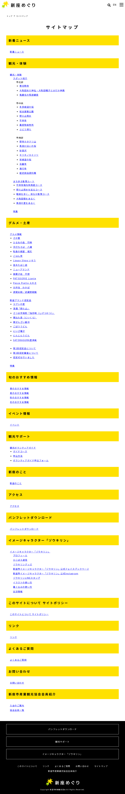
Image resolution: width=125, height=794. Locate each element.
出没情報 (18, 591)
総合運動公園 (27, 111)
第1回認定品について (24, 348)
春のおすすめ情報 (19, 388)
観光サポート (62, 741)
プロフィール (20, 555)
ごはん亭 (18, 255)
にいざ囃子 (19, 331)
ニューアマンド (21, 269)
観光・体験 (16, 74)
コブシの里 (19, 304)
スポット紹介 (20, 78)
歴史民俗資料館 (28, 172)
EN (115, 4)
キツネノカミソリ (29, 154)
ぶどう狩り (25, 129)
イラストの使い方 (22, 582)
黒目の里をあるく (25, 203)
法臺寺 (23, 163)
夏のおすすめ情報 (19, 393)
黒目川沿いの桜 (28, 145)
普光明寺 (24, 85)
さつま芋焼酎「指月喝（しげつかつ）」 (34, 313)
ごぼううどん (20, 326)
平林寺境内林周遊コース (29, 185)
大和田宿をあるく (25, 198)
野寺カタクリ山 (28, 141)
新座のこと (16, 483)
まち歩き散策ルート (23, 181)
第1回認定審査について (25, 352)
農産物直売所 (27, 124)
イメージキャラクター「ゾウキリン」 (30, 551)
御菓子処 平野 (21, 274)
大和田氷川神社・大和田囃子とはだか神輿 (42, 90)
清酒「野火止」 (21, 308)
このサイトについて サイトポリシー (29, 614)
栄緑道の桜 (25, 159)
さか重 (16, 237)
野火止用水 (25, 115)
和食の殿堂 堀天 (22, 251)
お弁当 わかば (21, 287)
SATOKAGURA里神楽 (25, 340)
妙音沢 (23, 150)
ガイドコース (20, 451)
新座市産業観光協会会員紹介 (62, 771)
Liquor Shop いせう (24, 260)
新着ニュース (17, 51)
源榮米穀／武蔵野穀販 (25, 292)
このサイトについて (27, 766)
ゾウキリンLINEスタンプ (26, 577)
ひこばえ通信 (20, 559)
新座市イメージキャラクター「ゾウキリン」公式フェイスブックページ (51, 568)
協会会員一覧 (17, 710)
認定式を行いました (23, 357)
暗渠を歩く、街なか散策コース (32, 194)
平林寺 (23, 120)
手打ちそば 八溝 (22, 246)
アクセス (14, 506)
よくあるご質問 (18, 659)
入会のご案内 (17, 705)
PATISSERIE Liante (24, 278)
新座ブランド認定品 (20, 300)
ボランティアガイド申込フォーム (31, 460)
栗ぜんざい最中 (21, 322)
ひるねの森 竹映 (22, 242)
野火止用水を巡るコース (29, 189)
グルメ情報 (16, 234)
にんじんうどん (21, 335)
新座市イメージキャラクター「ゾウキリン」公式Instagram (45, 573)
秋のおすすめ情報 (19, 397)
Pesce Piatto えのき (25, 283)
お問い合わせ (17, 682)
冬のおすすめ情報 (19, 402)
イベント (14, 424)
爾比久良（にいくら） (25, 317)
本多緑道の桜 (27, 106)
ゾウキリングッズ (22, 564)
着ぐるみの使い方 (22, 586)
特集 (15, 211)
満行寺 (23, 168)
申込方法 (18, 455)
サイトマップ (101, 766)
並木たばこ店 (20, 264)
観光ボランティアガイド (23, 447)
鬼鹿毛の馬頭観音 (29, 94)
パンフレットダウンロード (24, 528)
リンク (13, 637)
